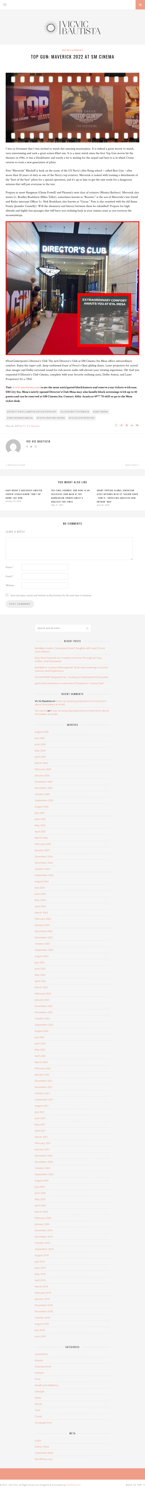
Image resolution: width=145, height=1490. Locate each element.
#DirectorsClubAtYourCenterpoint (32, 411)
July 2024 (40, 887)
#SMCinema (100, 411)
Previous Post (16, 465)
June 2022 (40, 1043)
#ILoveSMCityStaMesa (75, 411)
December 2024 (43, 856)
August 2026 (42, 731)
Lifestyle (39, 1391)
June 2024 (40, 894)
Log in (38, 1440)
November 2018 (44, 1311)
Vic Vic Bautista (31, 426)
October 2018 (42, 1317)
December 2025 (43, 781)
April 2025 (40, 831)
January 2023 (42, 999)
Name (10, 567)
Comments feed (44, 1452)
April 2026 (40, 756)
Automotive (41, 1354)
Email (9, 576)
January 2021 (42, 1149)
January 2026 (42, 775)
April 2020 (40, 1205)
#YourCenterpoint (82, 418)
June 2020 (40, 1193)
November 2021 (44, 1087)
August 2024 (42, 881)
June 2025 (40, 819)
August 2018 (42, 1324)
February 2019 (43, 1292)
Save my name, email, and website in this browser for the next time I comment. (51, 595)
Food (37, 1379)
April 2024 (40, 906)
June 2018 (40, 1336)
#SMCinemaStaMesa (20, 418)
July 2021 (40, 1112)
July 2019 (40, 1261)
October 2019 (42, 1242)
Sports (38, 1404)
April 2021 (40, 1130)
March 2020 (41, 1211)
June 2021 (40, 1118)
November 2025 (44, 788)
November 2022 (44, 1012)
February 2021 (43, 1143)
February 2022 (43, 1068)
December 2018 (43, 1305)
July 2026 (40, 738)
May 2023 (40, 975)
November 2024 (44, 862)
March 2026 (41, 763)
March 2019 (41, 1286)
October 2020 (42, 1168)
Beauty (39, 1360)
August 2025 (42, 806)
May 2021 (40, 1124)
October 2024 (42, 869)
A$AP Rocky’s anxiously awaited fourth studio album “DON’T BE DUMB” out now (24, 494)
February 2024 (43, 918)
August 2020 (42, 1180)
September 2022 (44, 1024)
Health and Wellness (47, 1385)
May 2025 (40, 825)
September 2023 (44, 950)
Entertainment (72, 50)
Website (10, 585)
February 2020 (43, 1218)
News (38, 1397)
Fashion (39, 1372)
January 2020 (42, 1224)
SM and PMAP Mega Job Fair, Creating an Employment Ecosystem (71, 677)
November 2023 (44, 937)
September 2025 (44, 800)
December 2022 (43, 1006)
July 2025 (40, 812)
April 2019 (40, 1280)
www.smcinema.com (26, 387)
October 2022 (42, 1018)
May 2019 (40, 1274)
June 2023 (40, 968)
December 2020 (43, 1155)
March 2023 (41, 987)
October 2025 (42, 794)
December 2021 (43, 1080)
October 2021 (42, 1093)
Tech (37, 1410)
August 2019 (42, 1255)
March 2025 (41, 837)
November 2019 (44, 1236)
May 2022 (40, 1049)
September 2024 (44, 875)
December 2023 (43, 931)
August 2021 (42, 1105)
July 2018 (40, 1330)
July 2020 (40, 1186)
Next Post (131, 465)
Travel (38, 1416)
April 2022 (40, 1056)
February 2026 (43, 769)
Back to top (134, 1485)
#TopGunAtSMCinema (51, 418)
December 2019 (43, 1230)
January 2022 (42, 1074)
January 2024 (42, 925)
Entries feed (42, 1446)
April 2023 (40, 981)
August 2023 (42, 956)
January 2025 (42, 850)
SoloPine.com (74, 1484)
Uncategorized (43, 1422)
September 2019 (44, 1249)
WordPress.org (43, 1459)
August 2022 (42, 1031)
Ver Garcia (41, 710)
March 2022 (41, 1062)
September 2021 (44, 1099)
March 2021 (41, 1137)
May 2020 (40, 1199)
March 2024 (41, 912)
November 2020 (44, 1161)
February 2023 (43, 993)
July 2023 (40, 962)
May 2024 (40, 900)
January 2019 (42, 1299)
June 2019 (40, 1267)
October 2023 (42, 943)
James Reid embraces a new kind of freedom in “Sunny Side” (69, 683)
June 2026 (40, 744)
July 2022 (40, 1037)
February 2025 (43, 844)
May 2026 (40, 750)
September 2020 (44, 1174)
